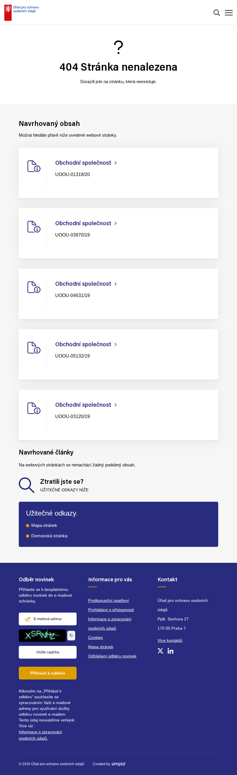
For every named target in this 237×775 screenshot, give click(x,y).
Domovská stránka (49, 535)
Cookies (95, 637)
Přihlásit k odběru (47, 673)
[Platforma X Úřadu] (160, 650)
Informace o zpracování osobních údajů (110, 624)
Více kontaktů (170, 640)
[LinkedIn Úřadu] (170, 651)
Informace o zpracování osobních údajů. (40, 735)
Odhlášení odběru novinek (112, 656)
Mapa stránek (44, 525)
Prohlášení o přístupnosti (111, 609)
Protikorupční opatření (108, 600)
